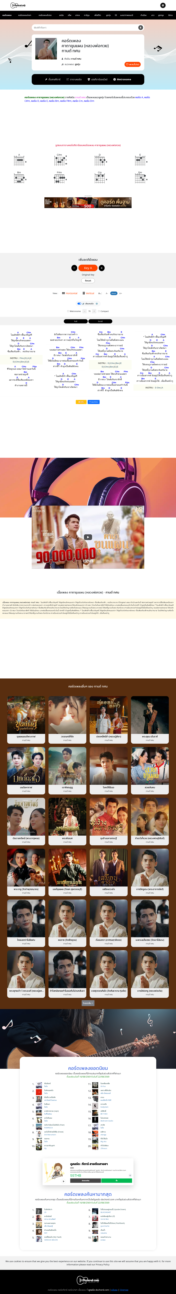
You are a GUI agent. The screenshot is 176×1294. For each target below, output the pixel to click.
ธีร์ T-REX (104, 1114)
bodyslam (104, 1107)
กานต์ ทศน (76, 58)
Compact (104, 311)
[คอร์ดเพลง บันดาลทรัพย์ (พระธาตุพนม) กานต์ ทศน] (26, 816)
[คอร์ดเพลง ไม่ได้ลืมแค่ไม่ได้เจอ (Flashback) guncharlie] (96, 1225)
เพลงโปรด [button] (94, 402)
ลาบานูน (103, 1134)
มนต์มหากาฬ (26, 787)
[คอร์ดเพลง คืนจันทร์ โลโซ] (39, 1085)
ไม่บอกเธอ (104, 1118)
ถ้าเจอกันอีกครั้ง (50, 1230)
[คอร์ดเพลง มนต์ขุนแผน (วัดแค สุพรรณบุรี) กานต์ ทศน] (67, 867)
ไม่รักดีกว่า (48, 1209)
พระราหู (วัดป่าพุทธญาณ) (26, 889)
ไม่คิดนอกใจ (48, 1090)
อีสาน (170, 15)
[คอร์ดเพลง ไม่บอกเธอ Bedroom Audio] (96, 1120)
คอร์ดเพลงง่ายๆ (24, 15)
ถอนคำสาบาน (106, 1237)
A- (107, 293)
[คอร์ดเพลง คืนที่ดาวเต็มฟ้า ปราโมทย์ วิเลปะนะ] (39, 1099)
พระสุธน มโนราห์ (150, 736)
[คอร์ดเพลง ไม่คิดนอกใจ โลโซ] (39, 1092)
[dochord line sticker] (88, 1171)
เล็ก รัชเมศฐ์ (48, 1226)
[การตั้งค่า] (163, 5)
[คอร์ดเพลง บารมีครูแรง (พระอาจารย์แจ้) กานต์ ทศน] (150, 867)
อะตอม (103, 1240)
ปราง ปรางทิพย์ (49, 1219)
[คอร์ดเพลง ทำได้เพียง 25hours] (96, 1147)
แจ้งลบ (114, 1289)
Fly (45, 1148)
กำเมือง (143, 15)
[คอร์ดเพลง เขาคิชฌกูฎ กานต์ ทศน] (67, 765)
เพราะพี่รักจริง (106, 1090)
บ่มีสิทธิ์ (103, 1111)
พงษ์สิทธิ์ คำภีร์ (106, 1100)
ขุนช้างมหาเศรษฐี (108, 838)
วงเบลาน (104, 1233)
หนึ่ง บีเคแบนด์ (106, 1093)
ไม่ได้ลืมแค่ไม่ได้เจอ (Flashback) (113, 1223)
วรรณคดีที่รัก (67, 736)
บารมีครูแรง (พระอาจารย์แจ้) (150, 889)
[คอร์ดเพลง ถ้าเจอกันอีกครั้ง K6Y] (39, 1232)
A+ (120, 293)
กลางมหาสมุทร (50, 1223)
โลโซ (46, 1086)
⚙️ (97, 303)
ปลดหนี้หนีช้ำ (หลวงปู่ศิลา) (108, 736)
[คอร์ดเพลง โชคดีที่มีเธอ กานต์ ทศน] (109, 765)
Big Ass (103, 1141)
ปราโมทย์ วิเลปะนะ (50, 1100)
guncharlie (105, 1226)
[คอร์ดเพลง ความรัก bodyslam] (96, 1106)
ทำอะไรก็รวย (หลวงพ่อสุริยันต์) (150, 838)
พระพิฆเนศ (67, 838)
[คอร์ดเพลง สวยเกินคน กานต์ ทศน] (150, 765)
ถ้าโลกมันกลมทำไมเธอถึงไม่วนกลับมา (67, 990)
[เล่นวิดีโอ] (88, 537)
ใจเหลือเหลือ (105, 1083)
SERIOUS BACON (51, 1240)
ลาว (152, 15)
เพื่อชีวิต (97, 15)
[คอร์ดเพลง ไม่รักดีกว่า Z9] (39, 1211)
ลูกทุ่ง (108, 15)
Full (75, 321)
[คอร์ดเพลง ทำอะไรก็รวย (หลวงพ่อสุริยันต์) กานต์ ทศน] (150, 816)
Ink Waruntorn (50, 1134)
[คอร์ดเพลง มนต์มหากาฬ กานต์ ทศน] (26, 765)
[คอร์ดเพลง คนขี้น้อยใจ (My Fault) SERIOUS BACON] (39, 1239)
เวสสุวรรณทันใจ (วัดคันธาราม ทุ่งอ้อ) (108, 990)
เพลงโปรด (134, 64)
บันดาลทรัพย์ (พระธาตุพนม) (26, 838)
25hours (104, 1148)
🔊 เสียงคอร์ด (88, 303)
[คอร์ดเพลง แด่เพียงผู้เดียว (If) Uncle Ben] (96, 1218)
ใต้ (116, 15)
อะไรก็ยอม (48, 1118)
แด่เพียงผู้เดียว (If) (108, 1216)
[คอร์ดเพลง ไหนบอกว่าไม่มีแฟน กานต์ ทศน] (26, 918)
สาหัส (103, 1125)
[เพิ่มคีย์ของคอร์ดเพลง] (102, 268)
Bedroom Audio (107, 1121)
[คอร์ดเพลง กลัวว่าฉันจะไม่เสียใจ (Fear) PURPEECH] (39, 1127)
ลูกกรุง (161, 15)
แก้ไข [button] (82, 402)
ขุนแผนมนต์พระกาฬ (26, 736)
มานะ (102, 1097)
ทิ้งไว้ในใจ (104, 1138)
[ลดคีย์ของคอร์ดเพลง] (74, 268)
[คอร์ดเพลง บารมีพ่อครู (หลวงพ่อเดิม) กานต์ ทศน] (150, 969)
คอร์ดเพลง (6, 15)
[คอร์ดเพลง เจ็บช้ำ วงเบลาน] (96, 1232)
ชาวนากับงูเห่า (49, 1145)
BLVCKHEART (106, 1212)
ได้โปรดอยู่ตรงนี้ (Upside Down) (113, 1209)
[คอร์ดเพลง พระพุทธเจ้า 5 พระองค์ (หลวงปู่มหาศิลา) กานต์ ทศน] (26, 969)
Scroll (100, 321)
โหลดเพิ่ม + (88, 1003)
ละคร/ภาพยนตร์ (126, 15)
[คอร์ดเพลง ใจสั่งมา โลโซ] (39, 1106)
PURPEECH (48, 1128)
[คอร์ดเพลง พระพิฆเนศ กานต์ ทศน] (67, 816)
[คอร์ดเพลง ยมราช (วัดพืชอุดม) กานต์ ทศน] (67, 918)
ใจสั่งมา (47, 1104)
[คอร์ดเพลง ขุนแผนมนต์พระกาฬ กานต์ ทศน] (26, 715)
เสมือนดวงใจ (108, 889)
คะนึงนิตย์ (48, 1216)
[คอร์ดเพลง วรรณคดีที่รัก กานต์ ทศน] (67, 715)
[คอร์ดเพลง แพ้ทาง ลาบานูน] (96, 1134)
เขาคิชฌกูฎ (67, 787)
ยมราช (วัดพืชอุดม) (67, 939)
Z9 (45, 1212)
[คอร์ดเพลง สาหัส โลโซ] (96, 1127)
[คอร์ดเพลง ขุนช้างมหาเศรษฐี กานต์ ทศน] (109, 816)
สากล (77, 15)
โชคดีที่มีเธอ (108, 787)
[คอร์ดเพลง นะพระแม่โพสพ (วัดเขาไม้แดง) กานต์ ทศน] (150, 918)
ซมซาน (46, 1138)
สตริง (61, 15)
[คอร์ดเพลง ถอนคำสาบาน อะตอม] (96, 1239)
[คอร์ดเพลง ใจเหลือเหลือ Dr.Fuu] (96, 1085)
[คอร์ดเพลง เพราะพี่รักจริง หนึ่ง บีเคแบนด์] (96, 1092)
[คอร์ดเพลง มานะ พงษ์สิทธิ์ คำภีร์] (96, 1099)
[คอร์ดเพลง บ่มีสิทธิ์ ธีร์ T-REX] (96, 1113)
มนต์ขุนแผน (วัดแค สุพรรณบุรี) (67, 889)
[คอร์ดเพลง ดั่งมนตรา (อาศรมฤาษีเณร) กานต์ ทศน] (109, 918)
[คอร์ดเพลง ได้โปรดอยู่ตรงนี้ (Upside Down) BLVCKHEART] (96, 1211)
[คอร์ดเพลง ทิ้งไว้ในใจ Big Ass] (96, 1140)
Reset (88, 280)
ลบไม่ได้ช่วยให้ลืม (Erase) (53, 1132)
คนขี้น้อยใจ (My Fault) (52, 1237)
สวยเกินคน (150, 787)
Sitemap (124, 1289)
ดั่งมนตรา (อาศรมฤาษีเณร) (109, 939)
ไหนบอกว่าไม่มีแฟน (26, 939)
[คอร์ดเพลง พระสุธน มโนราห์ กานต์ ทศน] (150, 715)
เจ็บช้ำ (103, 1230)
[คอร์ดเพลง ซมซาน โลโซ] (39, 1140)
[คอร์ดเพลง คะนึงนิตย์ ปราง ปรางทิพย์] (39, 1218)
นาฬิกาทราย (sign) (51, 1111)
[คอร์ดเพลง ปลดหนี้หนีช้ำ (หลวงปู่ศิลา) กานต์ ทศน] (109, 715)
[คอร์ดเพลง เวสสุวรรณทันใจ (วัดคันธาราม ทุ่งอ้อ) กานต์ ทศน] (109, 969)
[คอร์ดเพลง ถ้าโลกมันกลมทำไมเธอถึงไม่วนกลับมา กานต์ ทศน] (67, 969)
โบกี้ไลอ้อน (48, 1114)
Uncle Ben (105, 1219)
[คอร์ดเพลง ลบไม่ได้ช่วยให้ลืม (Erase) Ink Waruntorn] (39, 1134)
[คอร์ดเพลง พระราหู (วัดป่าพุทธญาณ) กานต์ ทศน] (26, 867)
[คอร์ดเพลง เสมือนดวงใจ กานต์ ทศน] (109, 867)
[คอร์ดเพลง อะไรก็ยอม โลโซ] (39, 1120)
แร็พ (69, 15)
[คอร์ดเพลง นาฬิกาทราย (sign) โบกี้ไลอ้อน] (39, 1113)
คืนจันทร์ (47, 1083)
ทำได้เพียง (104, 1145)
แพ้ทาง (103, 1132)
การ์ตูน (87, 15)
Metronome (75, 311)
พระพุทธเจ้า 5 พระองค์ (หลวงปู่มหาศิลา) (26, 992)
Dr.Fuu (103, 1086)
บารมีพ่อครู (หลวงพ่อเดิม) (149, 990)
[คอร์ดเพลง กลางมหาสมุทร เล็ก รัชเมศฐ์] (39, 1225)
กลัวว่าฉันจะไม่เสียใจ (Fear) (54, 1125)
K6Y (45, 1233)
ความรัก (104, 1104)
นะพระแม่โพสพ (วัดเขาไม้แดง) (150, 939)
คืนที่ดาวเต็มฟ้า (50, 1097)
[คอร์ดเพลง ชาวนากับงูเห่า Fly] (39, 1147)
